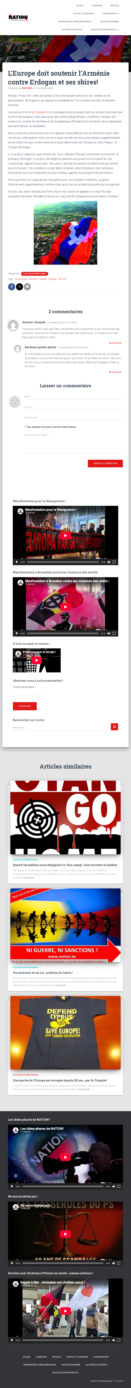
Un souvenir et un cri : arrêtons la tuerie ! (43, 973)
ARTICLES (114, 5)
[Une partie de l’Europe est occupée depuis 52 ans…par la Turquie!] (65, 1032)
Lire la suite (28, 877)
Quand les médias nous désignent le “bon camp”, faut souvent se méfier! (65, 865)
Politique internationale (34, 274)
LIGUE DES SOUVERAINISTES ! (104, 29)
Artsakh (43, 279)
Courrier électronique (24, 687)
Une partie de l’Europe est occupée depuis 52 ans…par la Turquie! (60, 1080)
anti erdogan (21, 279)
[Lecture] (17, 562)
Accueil (80, 5)
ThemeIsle (118, 1381)
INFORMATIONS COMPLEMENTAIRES (74, 21)
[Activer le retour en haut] (125, 1382)
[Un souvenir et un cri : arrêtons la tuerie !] (65, 925)
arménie (33, 279)
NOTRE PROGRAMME (109, 21)
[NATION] (18, 18)
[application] (65, 535)
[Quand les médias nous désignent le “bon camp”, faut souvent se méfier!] (65, 817)
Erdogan (52, 279)
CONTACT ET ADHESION (83, 13)
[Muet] (109, 562)
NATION (62, 279)
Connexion (97, 5)
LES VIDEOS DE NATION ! (72, 29)
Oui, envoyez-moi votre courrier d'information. (52, 427)
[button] (118, 13)
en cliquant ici (40, 112)
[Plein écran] (114, 562)
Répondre (116, 343)
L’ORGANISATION (109, 13)
